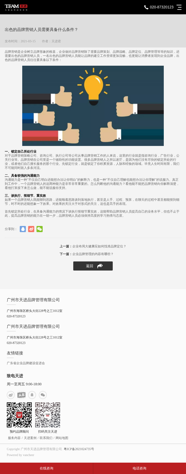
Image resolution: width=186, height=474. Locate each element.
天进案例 (30, 438)
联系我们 (46, 438)
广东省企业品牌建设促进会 (26, 363)
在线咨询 (46, 468)
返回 (89, 266)
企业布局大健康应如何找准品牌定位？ (93, 246)
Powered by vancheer (20, 455)
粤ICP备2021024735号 (79, 449)
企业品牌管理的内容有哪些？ (87, 254)
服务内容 (14, 438)
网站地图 (62, 438)
